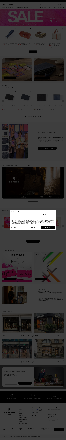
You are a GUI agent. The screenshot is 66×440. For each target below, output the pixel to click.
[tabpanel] (33, 220)
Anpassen (33, 227)
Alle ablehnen (13, 227)
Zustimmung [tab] (21, 214)
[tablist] (33, 214)
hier (35, 223)
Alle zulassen (47, 227)
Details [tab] (44, 214)
